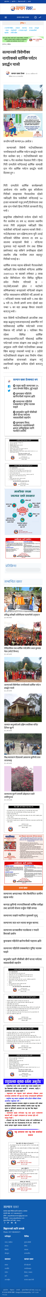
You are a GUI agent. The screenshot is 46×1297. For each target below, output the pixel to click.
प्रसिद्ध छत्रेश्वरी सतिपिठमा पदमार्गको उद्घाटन (22, 615)
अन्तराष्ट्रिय (7, 1279)
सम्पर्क (29, 2)
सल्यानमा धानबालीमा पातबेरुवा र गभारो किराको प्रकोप (21, 932)
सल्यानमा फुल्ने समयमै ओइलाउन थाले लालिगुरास (19, 795)
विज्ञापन (12, 1290)
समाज (6, 1265)
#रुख (31, 28)
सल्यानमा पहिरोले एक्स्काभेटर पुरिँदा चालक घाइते (24, 404)
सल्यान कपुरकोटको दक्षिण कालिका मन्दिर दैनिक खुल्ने (21, 726)
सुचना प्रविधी (27, 1242)
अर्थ (6, 1276)
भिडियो (6, 1249)
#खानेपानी (14, 30)
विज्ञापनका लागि (21, 2)
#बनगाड (24, 28)
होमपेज (4, 44)
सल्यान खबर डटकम (23, 17)
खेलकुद (7, 1253)
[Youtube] (12, 1222)
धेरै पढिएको (27, 1265)
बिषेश (25, 1246)
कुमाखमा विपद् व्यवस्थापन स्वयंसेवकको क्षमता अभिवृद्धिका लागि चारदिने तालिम (23, 427)
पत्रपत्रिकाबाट (27, 1268)
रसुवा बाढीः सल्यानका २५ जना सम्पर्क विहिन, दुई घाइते (25, 387)
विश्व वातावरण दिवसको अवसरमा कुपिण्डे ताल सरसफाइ (22, 758)
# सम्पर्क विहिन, (9, 28)
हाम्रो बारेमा (6, 2)
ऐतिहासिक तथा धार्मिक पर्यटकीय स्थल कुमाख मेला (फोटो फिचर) (22, 649)
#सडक (18, 28)
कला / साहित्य (8, 1242)
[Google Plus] (15, 1222)
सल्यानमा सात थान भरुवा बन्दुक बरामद (20, 923)
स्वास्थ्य (26, 1249)
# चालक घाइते (23, 30)
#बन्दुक (36, 28)
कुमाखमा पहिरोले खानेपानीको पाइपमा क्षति (24, 395)
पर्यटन (6, 1272)
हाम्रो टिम (14, 2)
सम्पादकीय (27, 1253)
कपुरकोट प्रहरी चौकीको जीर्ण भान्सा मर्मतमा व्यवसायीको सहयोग (25, 415)
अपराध (6, 1246)
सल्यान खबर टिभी (29, 1279)
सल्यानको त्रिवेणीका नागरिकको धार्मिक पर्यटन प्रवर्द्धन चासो (22, 686)
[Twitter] (8, 1222)
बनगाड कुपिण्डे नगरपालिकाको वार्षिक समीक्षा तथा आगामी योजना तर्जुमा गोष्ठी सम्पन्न (23, 906)
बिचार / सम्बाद (28, 1272)
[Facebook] (4, 1222)
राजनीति (7, 1268)
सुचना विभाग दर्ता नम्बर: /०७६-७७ (31, 1290)
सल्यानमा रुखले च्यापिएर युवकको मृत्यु (20, 916)
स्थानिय (26, 1276)
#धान (7, 30)
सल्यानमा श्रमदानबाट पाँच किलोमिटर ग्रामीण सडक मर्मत (23, 895)
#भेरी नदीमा (14, 32)
